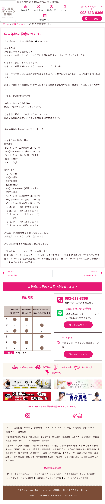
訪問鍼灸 (77, 427)
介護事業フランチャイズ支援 (48, 478)
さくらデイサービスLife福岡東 (20, 478)
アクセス (48, 427)
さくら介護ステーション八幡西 (48, 474)
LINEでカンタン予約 (62, 427)
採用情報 (22, 431)
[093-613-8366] (60, 299)
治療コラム (11, 431)
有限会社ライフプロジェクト (19, 474)
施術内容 (18, 427)
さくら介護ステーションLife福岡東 (80, 474)
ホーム (9, 427)
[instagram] (27, 415)
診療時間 (38, 427)
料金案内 (28, 427)
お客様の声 (88, 427)
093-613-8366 (91, 13)
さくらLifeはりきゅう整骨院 (76, 478)
